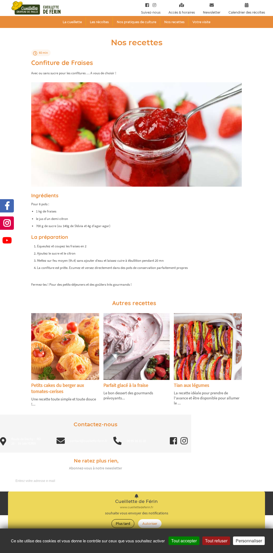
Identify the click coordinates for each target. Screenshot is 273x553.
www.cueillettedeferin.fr (136, 507)
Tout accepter (184, 541)
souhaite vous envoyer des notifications (136, 513)
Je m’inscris (174, 480)
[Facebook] (147, 5)
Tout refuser (216, 541)
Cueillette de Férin (136, 501)
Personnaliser (249, 541)
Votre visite (201, 22)
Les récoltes (99, 22)
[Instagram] (153, 5)
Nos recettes (174, 22)
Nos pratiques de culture (136, 22)
